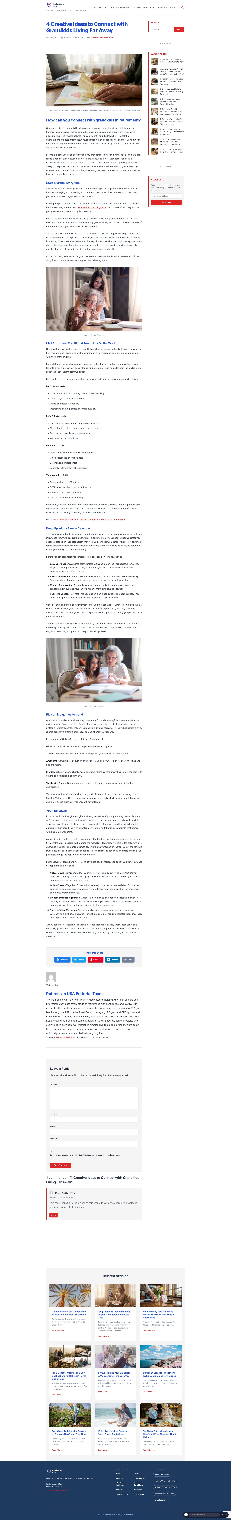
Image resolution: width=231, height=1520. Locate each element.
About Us (119, 1478)
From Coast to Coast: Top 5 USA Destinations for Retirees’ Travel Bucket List (69, 1376)
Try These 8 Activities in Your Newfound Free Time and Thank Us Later (159, 1434)
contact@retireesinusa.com (57, 1490)
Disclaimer (120, 1490)
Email (53, 1126)
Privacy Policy (139, 1478)
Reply (53, 1215)
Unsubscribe (139, 1494)
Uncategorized (161, 1500)
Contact (137, 1474)
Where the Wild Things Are (92, 207)
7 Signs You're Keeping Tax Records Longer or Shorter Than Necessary (171, 121)
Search (179, 29)
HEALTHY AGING (100, 8)
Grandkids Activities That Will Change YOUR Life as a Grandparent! (91, 519)
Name (53, 1114)
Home (118, 1474)
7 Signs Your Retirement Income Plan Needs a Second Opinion (170, 101)
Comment (55, 1084)
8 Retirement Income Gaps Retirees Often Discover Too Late (171, 81)
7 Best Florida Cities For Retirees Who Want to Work (172, 60)
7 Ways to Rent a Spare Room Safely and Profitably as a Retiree (172, 132)
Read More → (58, 1330)
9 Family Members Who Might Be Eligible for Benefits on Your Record (170, 142)
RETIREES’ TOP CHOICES (143, 8)
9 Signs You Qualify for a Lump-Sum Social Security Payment (171, 91)
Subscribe (166, 202)
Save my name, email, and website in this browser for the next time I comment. (85, 1155)
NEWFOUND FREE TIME (120, 8)
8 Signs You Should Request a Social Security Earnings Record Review (171, 111)
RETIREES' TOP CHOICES (166, 1487)
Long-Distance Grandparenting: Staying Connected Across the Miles (114, 1314)
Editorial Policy (64, 1037)
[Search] (182, 7)
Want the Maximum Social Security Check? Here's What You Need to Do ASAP (172, 71)
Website (53, 1138)
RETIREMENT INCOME (167, 8)
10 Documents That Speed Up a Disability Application (171, 150)
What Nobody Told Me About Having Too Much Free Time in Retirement (158, 1314)
